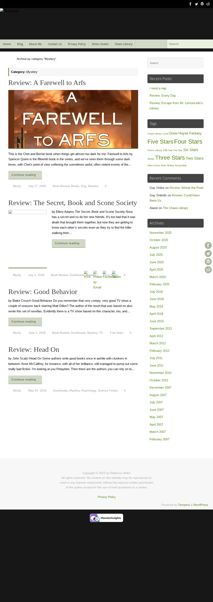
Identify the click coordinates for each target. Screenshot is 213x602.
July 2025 (156, 254)
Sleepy (150, 159)
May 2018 (156, 306)
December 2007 (160, 387)
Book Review (61, 186)
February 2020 (159, 284)
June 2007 (157, 409)
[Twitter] (196, 4)
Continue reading (23, 174)
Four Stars (188, 141)
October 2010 (159, 380)
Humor (150, 150)
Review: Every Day (163, 95)
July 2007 (156, 402)
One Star (177, 150)
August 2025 (158, 247)
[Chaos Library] (208, 4)
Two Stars (195, 158)
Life (165, 150)
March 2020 (158, 277)
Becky (17, 186)
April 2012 (156, 336)
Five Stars (160, 141)
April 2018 (156, 313)
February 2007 (159, 439)
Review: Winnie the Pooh (186, 188)
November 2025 (160, 232)
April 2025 (156, 269)
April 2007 (156, 424)
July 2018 (156, 291)
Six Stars (190, 150)
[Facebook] (190, 4)
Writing (170, 165)
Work (163, 165)
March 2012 (158, 343)
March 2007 (158, 431)
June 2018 (157, 299)
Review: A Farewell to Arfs (47, 82)
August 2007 (158, 395)
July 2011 (156, 358)
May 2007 (156, 417)
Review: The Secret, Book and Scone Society (72, 203)
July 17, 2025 (37, 186)
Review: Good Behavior (42, 291)
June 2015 (157, 321)
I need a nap (158, 88)
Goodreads (76, 275)
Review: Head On (33, 349)
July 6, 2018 (36, 275)
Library (158, 150)
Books (75, 186)
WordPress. (201, 504)
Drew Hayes (178, 133)
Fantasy (195, 133)
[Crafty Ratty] (202, 4)
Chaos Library (154, 133)
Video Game (153, 165)
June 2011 (156, 365)
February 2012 (159, 350)
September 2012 (161, 328)
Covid (165, 133)
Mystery (93, 186)
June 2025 (157, 262)
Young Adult (180, 165)
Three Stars (170, 157)
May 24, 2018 (37, 390)
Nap (170, 150)
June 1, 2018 (37, 332)
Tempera (184, 504)
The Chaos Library (175, 208)
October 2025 (159, 240)
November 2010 (160, 372)
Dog (83, 186)
